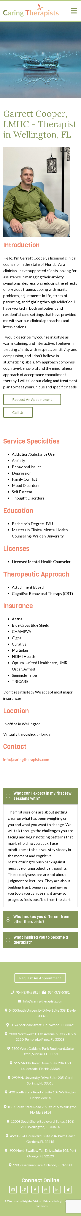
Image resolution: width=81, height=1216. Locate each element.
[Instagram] (46, 1189)
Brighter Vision (31, 1201)
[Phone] (24, 1189)
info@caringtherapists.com (26, 759)
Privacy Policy (52, 1201)
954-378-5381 (27, 992)
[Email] (13, 1189)
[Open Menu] (74, 10)
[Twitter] (68, 1189)
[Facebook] (35, 1189)
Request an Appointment (40, 978)
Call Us (18, 412)
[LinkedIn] (57, 1189)
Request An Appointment (32, 399)
